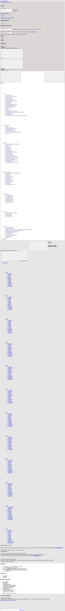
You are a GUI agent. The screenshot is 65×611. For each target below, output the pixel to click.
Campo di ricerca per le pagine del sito (8, 250)
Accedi (2, 3)
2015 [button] (7, 529)
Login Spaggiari (33, 31)
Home (49, 241)
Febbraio (10, 274)
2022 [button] (7, 365)
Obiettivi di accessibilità (8, 587)
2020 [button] (7, 412)
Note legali (5, 583)
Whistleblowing (6, 588)
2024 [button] (7, 319)
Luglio (9, 280)
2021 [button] (7, 389)
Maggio (9, 278)
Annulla (2, 70)
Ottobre (9, 283)
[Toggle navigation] (11, 77)
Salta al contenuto (4, 1)
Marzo (9, 275)
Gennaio (10, 273)
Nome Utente (15, 9)
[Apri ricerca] (54, 77)
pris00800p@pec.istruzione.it (16, 569)
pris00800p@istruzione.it (16, 568)
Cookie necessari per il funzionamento (8, 559)
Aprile (9, 277)
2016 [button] (7, 505)
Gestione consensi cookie (8, 589)
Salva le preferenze (10, 561)
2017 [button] (7, 482)
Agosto (9, 281)
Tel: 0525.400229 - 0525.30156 (11, 567)
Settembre (10, 282)
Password (14, 11)
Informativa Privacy (7, 584)
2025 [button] (7, 295)
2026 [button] (7, 272)
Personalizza (3, 550)
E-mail (14, 29)
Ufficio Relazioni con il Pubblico (9, 585)
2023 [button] (7, 342)
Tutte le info (5, 262)
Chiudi (2, 38)
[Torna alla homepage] (32, 71)
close (2, 83)
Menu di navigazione (24, 260)
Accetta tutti (20, 550)
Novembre (10, 285)
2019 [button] (7, 435)
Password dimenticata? (5, 13)
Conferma (7, 70)
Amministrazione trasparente (8, 590)
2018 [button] (7, 459)
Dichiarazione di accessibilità (9, 586)
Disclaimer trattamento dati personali (8, 600)
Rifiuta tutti (11, 550)
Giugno (9, 279)
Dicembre (10, 286)
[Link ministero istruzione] (6, 2)
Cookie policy (6, 581)
